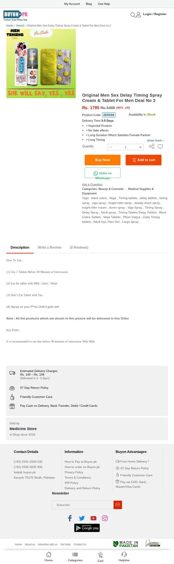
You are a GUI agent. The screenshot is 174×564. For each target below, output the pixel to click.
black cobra (99, 198)
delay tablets (148, 198)
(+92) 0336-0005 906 (28, 467)
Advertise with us (48, 544)
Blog (89, 4)
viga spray (99, 203)
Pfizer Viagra (131, 217)
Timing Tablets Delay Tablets (137, 212)
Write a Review (49, 247)
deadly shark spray (147, 203)
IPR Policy (71, 483)
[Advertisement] (125, 60)
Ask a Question (92, 184)
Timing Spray (153, 207)
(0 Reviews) (79, 247)
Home (9, 25)
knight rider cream (94, 207)
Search (20, 25)
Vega (112, 198)
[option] (41, 63)
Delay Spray (90, 212)
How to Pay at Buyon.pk (81, 461)
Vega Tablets (112, 217)
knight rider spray (120, 203)
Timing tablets (128, 198)
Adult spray (108, 212)
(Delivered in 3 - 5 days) (34, 378)
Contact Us (80, 544)
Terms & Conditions (78, 477)
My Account (72, 4)
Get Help (104, 4)
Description (20, 247)
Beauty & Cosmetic (111, 189)
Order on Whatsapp (103, 174)
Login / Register (154, 14)
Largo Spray (130, 221)
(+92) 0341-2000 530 (28, 461)
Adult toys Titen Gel (106, 221)
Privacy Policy (74, 472)
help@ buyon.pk (25, 472)
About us (30, 544)
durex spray (117, 207)
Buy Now (102, 160)
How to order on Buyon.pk (82, 467)
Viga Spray (135, 207)
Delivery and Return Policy (82, 488)
